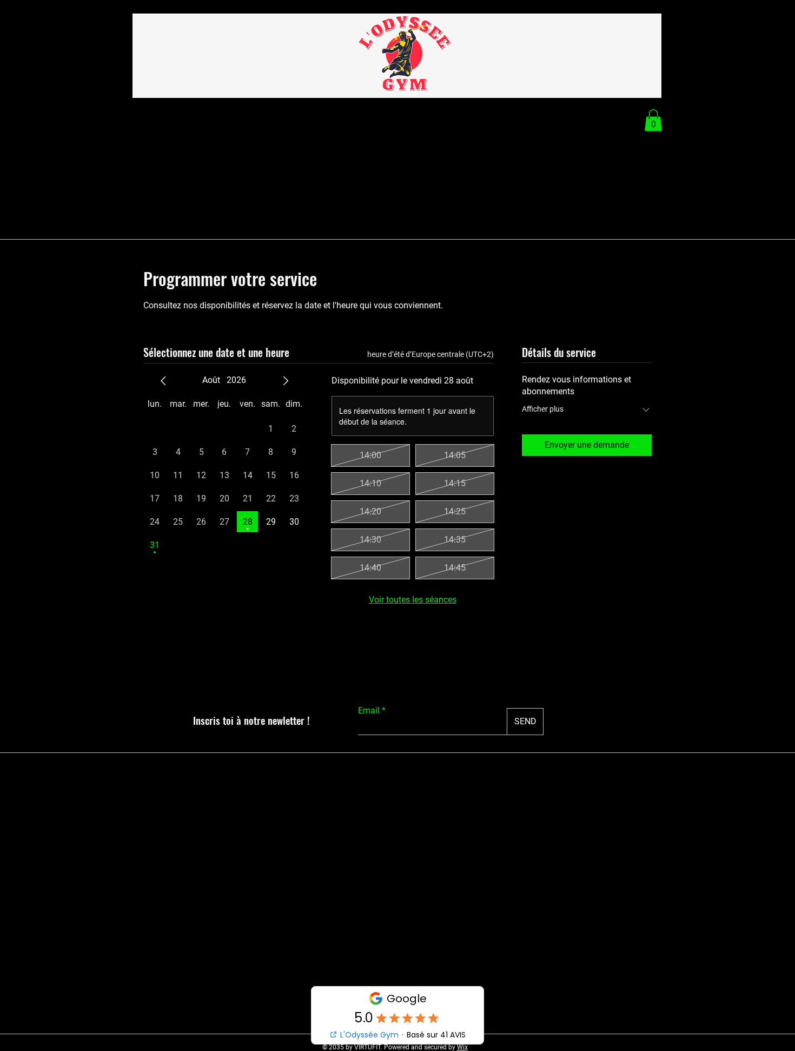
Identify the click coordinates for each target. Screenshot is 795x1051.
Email (369, 710)
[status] (430, 354)
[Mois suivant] (285, 380)
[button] (653, 120)
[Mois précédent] (163, 380)
